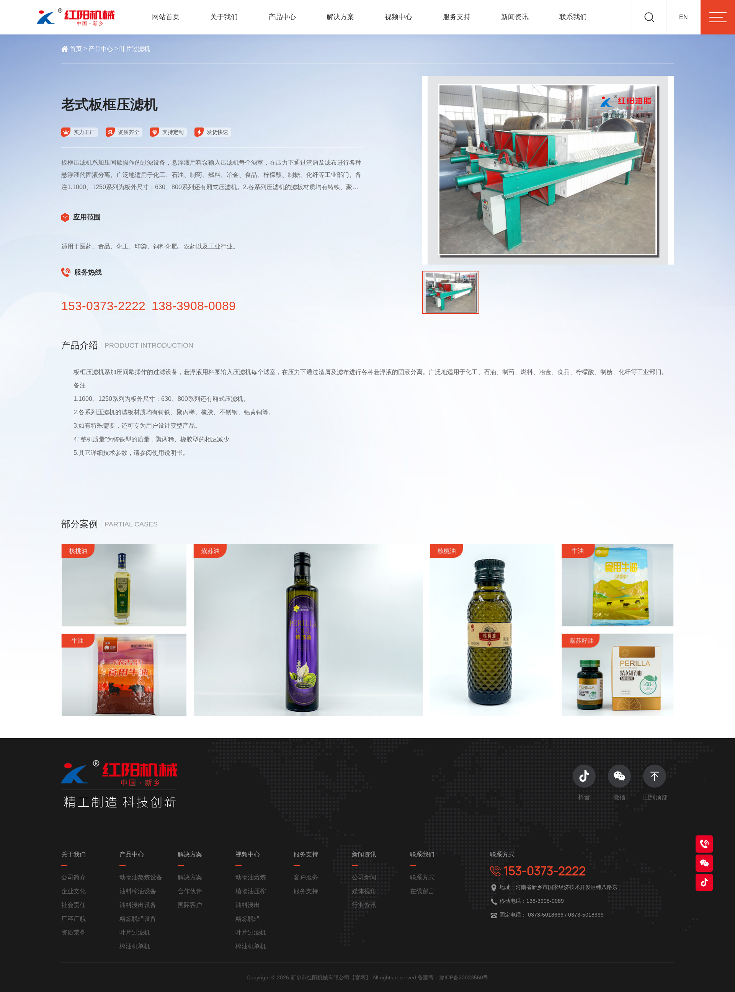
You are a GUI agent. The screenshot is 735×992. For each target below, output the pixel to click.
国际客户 (190, 905)
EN (683, 17)
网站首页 (166, 17)
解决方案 (340, 17)
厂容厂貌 (73, 918)
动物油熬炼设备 (140, 877)
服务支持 (456, 17)
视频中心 (398, 17)
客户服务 (306, 877)
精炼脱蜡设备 (137, 918)
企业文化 (73, 891)
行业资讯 (364, 905)
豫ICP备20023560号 (463, 977)
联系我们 (573, 17)
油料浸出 (247, 905)
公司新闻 (364, 877)
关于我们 (224, 17)
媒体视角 (364, 891)
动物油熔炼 (250, 877)
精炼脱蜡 (247, 918)
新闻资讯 (515, 17)
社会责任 (73, 905)
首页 (76, 49)
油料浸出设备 (137, 905)
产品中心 (282, 17)
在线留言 (422, 891)
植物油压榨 (250, 891)
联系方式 (422, 877)
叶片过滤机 (134, 49)
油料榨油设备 (137, 891)
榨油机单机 (134, 946)
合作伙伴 (190, 891)
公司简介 (73, 877)
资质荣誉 (73, 932)
